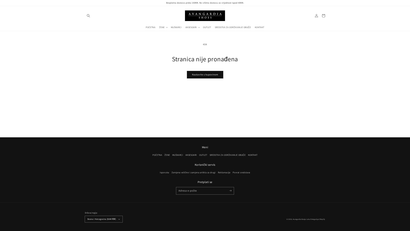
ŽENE (167, 155)
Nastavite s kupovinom (205, 74)
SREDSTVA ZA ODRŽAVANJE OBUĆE (228, 155)
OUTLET (203, 155)
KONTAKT (253, 155)
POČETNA (157, 155)
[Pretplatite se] (230, 190)
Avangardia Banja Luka (301, 219)
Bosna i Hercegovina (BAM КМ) (101, 219)
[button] (88, 15)
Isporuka (164, 172)
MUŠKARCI (177, 155)
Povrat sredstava (241, 172)
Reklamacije (224, 172)
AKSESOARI (191, 155)
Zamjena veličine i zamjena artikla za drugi (194, 172)
